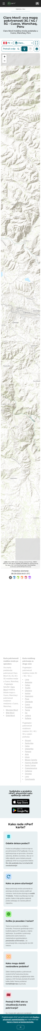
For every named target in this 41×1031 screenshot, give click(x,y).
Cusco (27, 704)
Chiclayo (28, 691)
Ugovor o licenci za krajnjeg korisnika (20, 1022)
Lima (27, 679)
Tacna (27, 710)
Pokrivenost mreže (24, 48)
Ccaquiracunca (31, 768)
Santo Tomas (30, 765)
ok (20, 1027)
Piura (27, 699)
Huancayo (29, 696)
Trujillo (27, 688)
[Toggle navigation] (3, 3)
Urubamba (29, 749)
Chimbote (29, 702)
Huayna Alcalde (31, 763)
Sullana (28, 718)
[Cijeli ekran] (36, 43)
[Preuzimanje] (20, 802)
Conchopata (30, 779)
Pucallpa (28, 707)
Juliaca (28, 715)
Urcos (27, 757)
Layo (27, 776)
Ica (26, 713)
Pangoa (28, 751)
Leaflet (5, 562)
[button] (4, 57)
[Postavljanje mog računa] (37, 3)
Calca (27, 746)
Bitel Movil (10, 713)
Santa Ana (29, 743)
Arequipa (28, 682)
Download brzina (29, 48)
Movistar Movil (12, 710)
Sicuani (28, 740)
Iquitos (27, 693)
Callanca (28, 771)
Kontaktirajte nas (12, 984)
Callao (27, 685)
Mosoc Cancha (31, 760)
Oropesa (28, 774)
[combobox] (7, 42)
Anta (27, 754)
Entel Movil (10, 715)
